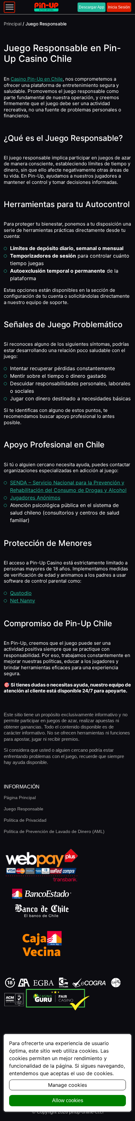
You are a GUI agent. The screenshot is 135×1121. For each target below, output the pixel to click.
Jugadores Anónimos (35, 497)
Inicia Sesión (119, 7)
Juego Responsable (23, 808)
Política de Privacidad (25, 820)
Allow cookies (67, 1100)
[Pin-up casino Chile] (46, 7)
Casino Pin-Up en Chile (37, 79)
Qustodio (21, 593)
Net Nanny (22, 600)
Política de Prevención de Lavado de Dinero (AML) (54, 831)
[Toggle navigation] (9, 7)
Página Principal (20, 797)
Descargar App (91, 7)
